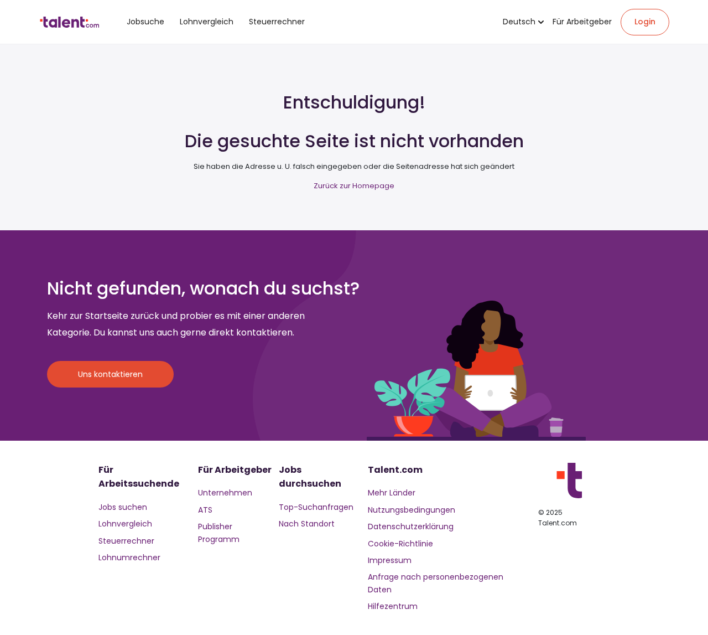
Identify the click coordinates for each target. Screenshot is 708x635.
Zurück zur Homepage (354, 185)
